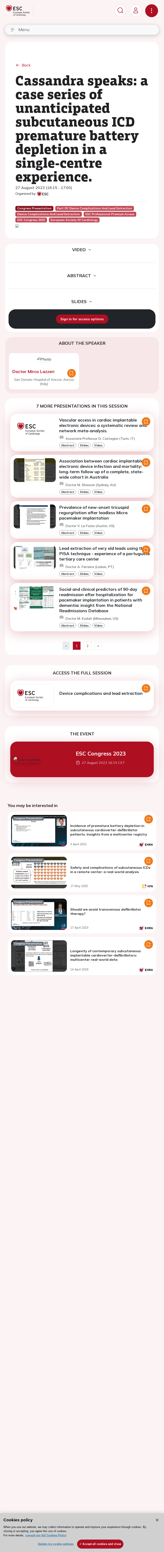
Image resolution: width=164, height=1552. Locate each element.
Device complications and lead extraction (101, 693)
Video (98, 445)
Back (26, 65)
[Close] (157, 1520)
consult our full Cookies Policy (45, 1535)
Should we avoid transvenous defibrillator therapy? (105, 911)
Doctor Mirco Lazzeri (33, 371)
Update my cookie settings (55, 1544)
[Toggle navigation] (151, 10)
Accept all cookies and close (101, 1544)
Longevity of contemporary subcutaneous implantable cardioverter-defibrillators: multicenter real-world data (105, 955)
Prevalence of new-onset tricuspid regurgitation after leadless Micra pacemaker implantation (94, 513)
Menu (23, 29)
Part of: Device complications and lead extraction (94, 208)
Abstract (67, 445)
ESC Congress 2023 (101, 753)
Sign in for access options (82, 319)
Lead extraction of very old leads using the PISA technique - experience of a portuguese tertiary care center (104, 554)
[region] (82, 1532)
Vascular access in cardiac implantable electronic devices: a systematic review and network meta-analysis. (103, 425)
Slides (84, 445)
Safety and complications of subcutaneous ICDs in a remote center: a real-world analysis (110, 869)
